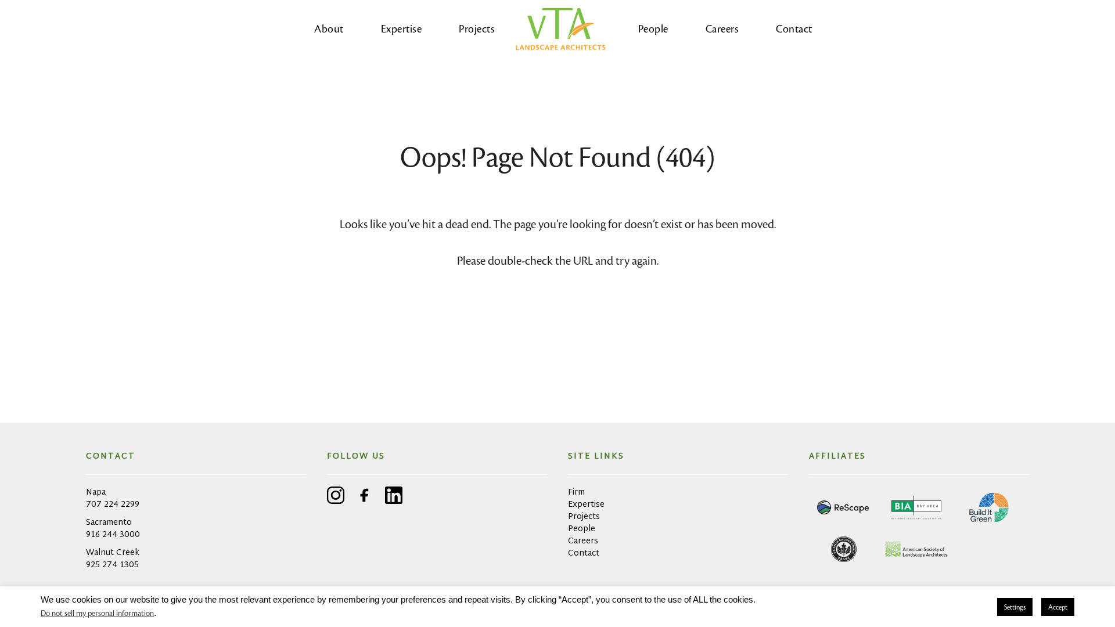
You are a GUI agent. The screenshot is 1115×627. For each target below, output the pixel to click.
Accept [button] (1057, 607)
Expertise (401, 28)
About (329, 28)
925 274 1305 (112, 565)
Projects (477, 28)
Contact (794, 28)
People (653, 28)
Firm (576, 492)
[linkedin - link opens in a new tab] (393, 497)
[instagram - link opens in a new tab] (335, 497)
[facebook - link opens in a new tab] (364, 497)
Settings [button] (1015, 607)
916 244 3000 (113, 535)
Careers (722, 28)
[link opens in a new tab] (844, 507)
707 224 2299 (112, 505)
